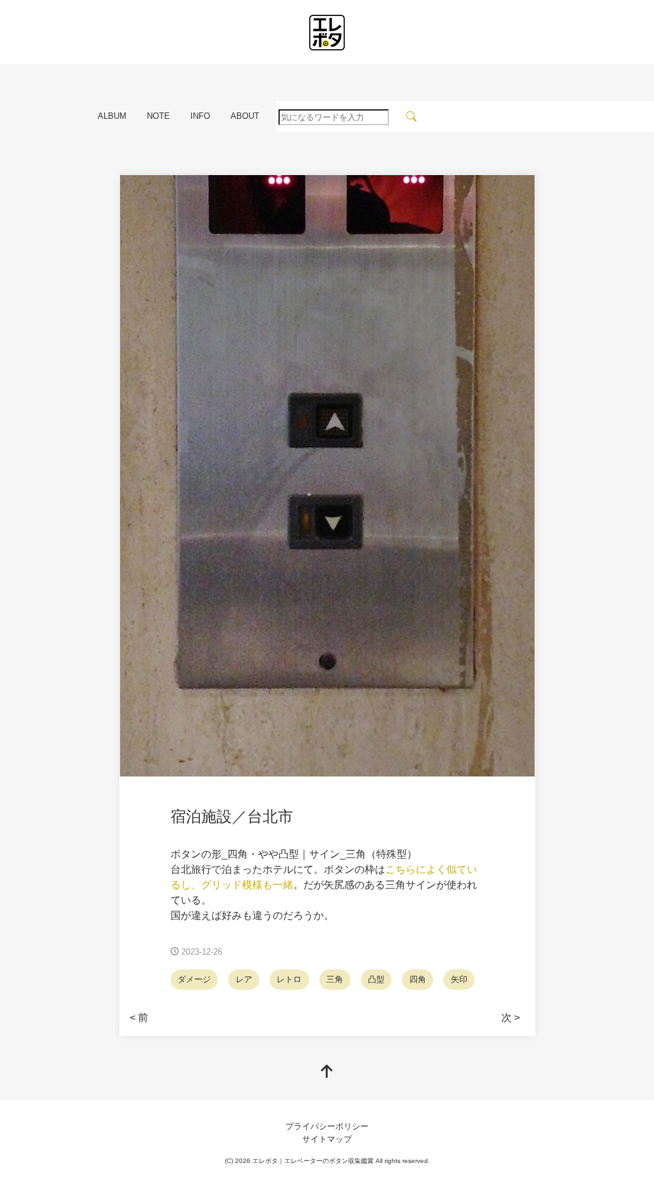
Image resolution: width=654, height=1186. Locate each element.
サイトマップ (327, 1139)
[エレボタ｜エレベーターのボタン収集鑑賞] (327, 32)
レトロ (289, 979)
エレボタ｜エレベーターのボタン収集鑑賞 (313, 1160)
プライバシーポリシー (327, 1126)
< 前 (139, 1017)
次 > (510, 1017)
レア (244, 979)
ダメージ (194, 979)
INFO (200, 116)
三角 (334, 979)
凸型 (376, 979)
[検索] (412, 116)
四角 (417, 979)
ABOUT (245, 116)
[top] (327, 1072)
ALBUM (112, 116)
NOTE (158, 116)
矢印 (459, 979)
